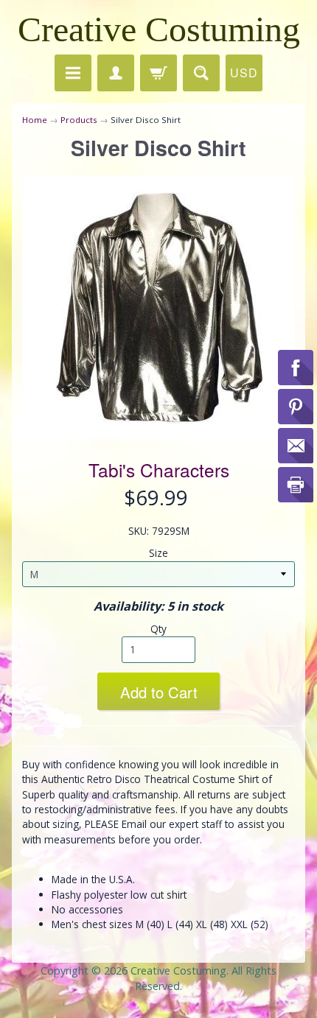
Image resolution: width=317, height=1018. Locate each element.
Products (78, 119)
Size (158, 553)
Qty (158, 629)
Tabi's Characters (158, 469)
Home (34, 119)
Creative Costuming (159, 29)
